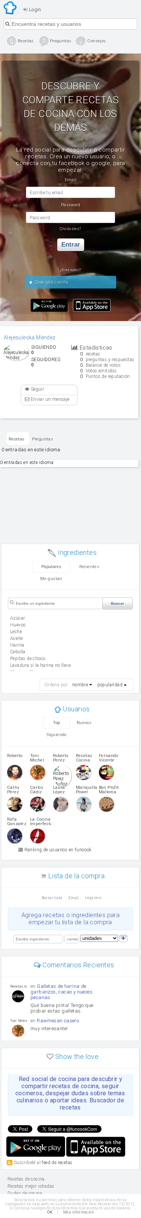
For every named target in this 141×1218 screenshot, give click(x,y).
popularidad (110, 684)
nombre (80, 684)
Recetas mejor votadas (31, 1186)
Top (56, 722)
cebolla (18, 651)
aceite (16, 638)
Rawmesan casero (58, 1020)
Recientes (89, 566)
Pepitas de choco (27, 658)
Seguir (36, 389)
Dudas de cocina (25, 1193)
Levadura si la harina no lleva (40, 665)
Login (34, 9)
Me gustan (51, 578)
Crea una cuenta (50, 282)
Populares (51, 566)
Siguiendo (57, 734)
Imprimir (93, 898)
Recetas (17, 439)
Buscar (117, 603)
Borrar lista (52, 898)
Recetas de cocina (10, 8)
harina (17, 645)
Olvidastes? (70, 229)
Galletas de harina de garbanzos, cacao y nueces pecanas (61, 991)
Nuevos (84, 722)
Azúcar (17, 618)
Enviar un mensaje (49, 399)
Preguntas (42, 439)
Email (73, 898)
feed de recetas (57, 1162)
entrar (70, 244)
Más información (78, 1212)
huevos (18, 625)
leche (16, 631)
